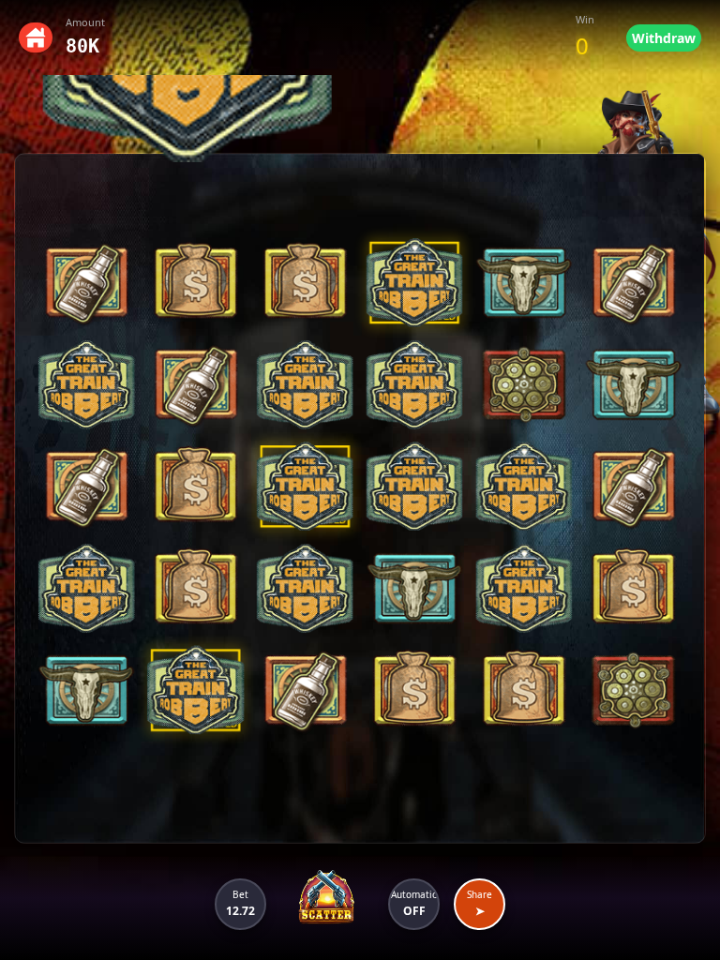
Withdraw (664, 38)
